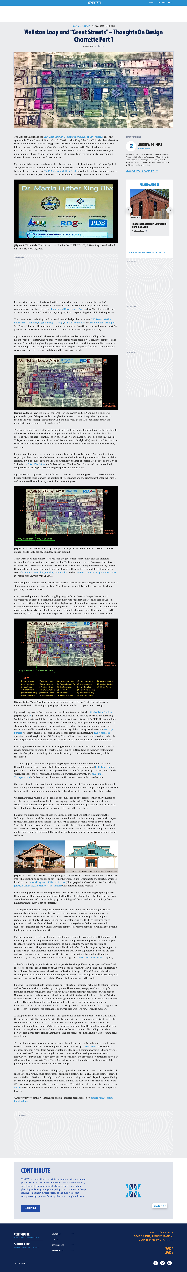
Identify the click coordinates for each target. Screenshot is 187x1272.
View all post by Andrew (140, 170)
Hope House (91, 1046)
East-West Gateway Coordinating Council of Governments (74, 136)
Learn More (30, 1208)
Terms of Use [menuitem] (58, 1245)
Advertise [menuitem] (56, 1234)
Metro (17, 1087)
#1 (30, 715)
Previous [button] (128, 210)
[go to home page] (94, 3)
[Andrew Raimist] (131, 146)
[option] (149, 212)
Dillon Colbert (139, 231)
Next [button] (171, 210)
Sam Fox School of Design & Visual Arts (95, 572)
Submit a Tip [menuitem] (27, 1245)
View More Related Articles (145, 252)
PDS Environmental (74, 322)
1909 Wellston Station (100, 712)
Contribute (153, 2)
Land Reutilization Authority (92, 957)
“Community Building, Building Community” (44, 572)
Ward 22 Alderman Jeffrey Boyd (60, 170)
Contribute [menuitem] (28, 1236)
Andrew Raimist (91, 46)
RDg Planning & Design (50, 322)
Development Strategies (103, 322)
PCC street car (102, 766)
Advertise (166, 2)
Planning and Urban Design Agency (68, 308)
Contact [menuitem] (56, 1239)
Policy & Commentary (81, 26)
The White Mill (102, 732)
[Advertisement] (66, 276)
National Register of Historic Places (46, 882)
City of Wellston (36, 464)
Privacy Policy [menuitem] (58, 1250)
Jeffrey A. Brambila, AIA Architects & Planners (38, 885)
